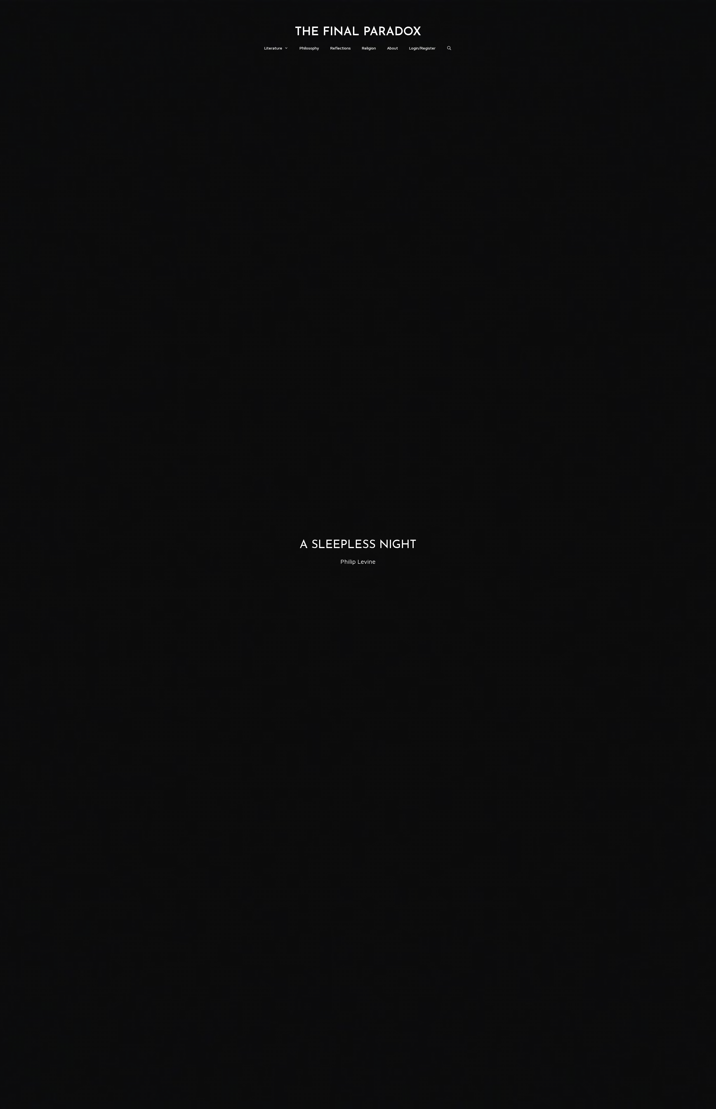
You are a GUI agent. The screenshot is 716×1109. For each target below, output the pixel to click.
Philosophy (309, 48)
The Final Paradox (358, 32)
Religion (369, 48)
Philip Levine (358, 561)
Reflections (340, 48)
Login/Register (422, 48)
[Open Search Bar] (449, 48)
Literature (273, 48)
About (392, 48)
